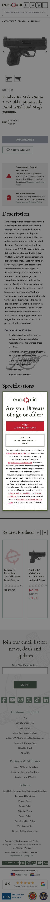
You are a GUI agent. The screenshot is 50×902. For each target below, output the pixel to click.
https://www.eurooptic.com (18, 453)
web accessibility (23, 493)
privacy (11, 493)
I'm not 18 (25, 440)
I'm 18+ (25, 426)
